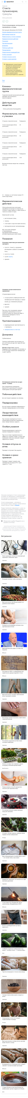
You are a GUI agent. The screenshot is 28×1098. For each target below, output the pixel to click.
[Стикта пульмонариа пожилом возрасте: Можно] (7, 21)
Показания (5, 41)
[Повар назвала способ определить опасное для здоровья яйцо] (14, 782)
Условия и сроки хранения (9, 59)
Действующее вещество (8, 34)
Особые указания (7, 54)
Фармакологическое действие (10, 39)
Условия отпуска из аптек (9, 56)
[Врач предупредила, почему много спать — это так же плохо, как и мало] (14, 851)
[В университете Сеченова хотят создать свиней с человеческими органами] (14, 1059)
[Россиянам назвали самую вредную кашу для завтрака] (14, 805)
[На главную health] (10, 1)
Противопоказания (7, 43)
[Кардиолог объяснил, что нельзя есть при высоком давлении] (14, 874)
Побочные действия (7, 48)
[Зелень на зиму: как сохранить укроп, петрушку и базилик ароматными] (14, 759)
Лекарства (4, 5)
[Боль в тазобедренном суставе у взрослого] (14, 921)
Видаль (17, 505)
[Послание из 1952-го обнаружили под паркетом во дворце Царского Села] (14, 666)
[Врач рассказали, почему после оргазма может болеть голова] (14, 1036)
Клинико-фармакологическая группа (12, 32)
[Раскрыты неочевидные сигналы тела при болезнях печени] (14, 620)
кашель (10, 256)
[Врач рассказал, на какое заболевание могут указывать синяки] (14, 690)
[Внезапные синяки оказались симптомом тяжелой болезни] (14, 713)
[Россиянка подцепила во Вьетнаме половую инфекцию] (14, 736)
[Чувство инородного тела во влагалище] (14, 967)
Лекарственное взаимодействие (11, 52)
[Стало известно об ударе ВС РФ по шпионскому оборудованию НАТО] (14, 897)
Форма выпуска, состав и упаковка (11, 36)
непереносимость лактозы (12, 329)
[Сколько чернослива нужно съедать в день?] (14, 990)
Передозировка (6, 50)
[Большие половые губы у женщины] (14, 574)
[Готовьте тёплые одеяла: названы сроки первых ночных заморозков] (14, 828)
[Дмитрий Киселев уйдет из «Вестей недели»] (14, 643)
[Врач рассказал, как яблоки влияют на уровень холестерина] (14, 597)
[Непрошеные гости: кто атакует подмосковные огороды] (14, 1013)
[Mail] (5, 1)
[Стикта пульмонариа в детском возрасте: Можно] (3, 21)
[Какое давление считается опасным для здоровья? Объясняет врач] (14, 551)
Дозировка (5, 45)
